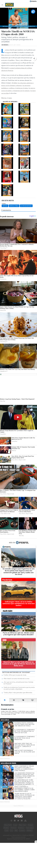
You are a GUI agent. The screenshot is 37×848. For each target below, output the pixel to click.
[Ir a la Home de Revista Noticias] (9, 4)
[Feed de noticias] (21, 821)
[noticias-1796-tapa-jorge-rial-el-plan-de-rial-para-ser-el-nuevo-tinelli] (9, 122)
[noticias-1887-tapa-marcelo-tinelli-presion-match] (26, 122)
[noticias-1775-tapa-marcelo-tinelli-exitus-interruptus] (9, 109)
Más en (12, 543)
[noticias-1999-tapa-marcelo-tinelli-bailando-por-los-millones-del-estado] (9, 163)
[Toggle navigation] (2, 5)
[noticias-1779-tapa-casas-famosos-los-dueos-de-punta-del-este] (26, 109)
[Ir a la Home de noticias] (18, 816)
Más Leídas (5, 720)
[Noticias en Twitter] (18, 821)
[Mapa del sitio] (25, 821)
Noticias (5, 206)
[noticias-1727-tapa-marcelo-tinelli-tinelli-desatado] (9, 190)
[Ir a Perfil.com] (33, 1)
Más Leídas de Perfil (8, 763)
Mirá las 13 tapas (6, 98)
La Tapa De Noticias (26, 206)
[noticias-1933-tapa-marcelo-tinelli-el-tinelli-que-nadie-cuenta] (26, 136)
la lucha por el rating (21, 88)
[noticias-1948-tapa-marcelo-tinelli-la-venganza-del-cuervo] (9, 149)
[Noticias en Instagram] (11, 821)
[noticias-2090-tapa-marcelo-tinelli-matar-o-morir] (26, 176)
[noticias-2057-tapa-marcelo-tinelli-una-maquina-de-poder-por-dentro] (26, 163)
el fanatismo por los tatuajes (21, 91)
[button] (34, 58)
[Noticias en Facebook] (15, 821)
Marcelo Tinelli (14, 206)
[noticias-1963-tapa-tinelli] (26, 149)
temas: (4, 203)
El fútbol (14, 83)
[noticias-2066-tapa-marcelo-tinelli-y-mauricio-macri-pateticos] (9, 176)
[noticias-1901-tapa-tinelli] (9, 136)
